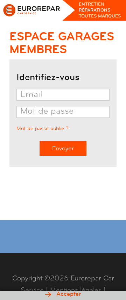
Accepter (68, 294)
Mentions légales (76, 290)
